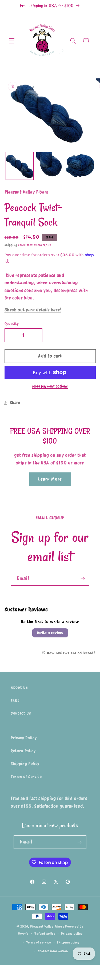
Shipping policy (68, 942)
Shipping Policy (25, 763)
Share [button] (15, 402)
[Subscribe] (82, 579)
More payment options (50, 386)
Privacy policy (72, 934)
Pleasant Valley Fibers (47, 926)
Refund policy (44, 934)
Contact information (53, 951)
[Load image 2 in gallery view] (50, 166)
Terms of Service (26, 776)
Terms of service (38, 942)
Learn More (50, 479)
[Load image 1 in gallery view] (19, 166)
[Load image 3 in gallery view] (80, 166)
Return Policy (23, 750)
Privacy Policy (24, 737)
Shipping (11, 245)
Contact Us (21, 713)
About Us (19, 687)
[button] (11, 40)
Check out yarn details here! (33, 309)
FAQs (15, 700)
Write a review (50, 632)
